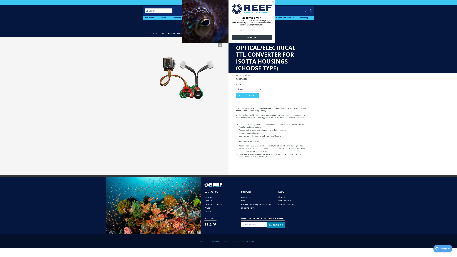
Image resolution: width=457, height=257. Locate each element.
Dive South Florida (286, 204)
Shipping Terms (248, 208)
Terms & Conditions (213, 204)
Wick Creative (249, 241)
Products (154, 34)
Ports (165, 17)
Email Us (208, 200)
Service (207, 211)
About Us (282, 197)
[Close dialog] (273, 2)
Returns (208, 197)
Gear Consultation (285, 17)
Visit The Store (284, 200)
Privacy (207, 208)
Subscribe (251, 37)
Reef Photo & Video (213, 241)
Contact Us (246, 197)
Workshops (304, 17)
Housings (151, 17)
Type (238, 84)
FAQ (243, 200)
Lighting (179, 17)
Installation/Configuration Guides (256, 204)
